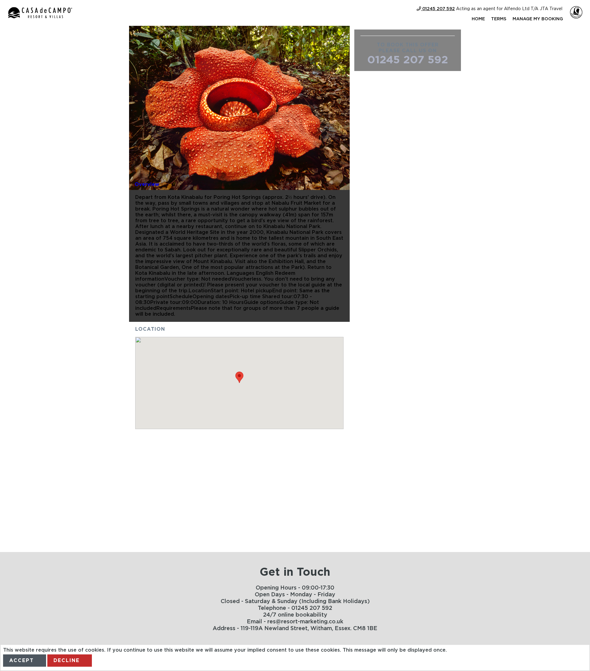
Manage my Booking (538, 19)
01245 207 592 (407, 60)
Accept (21, 660)
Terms (498, 19)
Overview (147, 184)
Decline (66, 660)
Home (478, 19)
